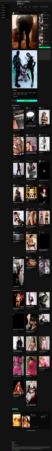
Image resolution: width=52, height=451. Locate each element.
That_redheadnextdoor (31, 208)
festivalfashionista (18, 160)
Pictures (20, 6)
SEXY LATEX (23, 2)
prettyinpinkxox (43, 160)
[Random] (15, 101)
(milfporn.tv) (35, 6)
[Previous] (13, 101)
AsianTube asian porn (44, 6)
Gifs (30, 6)
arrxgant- (42, 208)
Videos (25, 6)
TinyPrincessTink (30, 160)
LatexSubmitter (17, 12)
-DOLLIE (29, 107)
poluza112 (42, 107)
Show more (44, 47)
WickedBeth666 (18, 208)
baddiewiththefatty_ (18, 107)
